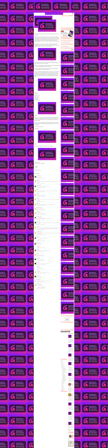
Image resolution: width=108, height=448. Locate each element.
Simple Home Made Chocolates (72, 346)
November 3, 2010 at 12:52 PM (40, 251)
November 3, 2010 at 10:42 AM (40, 240)
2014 (62, 362)
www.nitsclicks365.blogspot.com (66, 42)
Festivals (37, 170)
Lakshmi (37, 198)
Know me (38, 13)
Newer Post (35, 292)
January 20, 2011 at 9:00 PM (40, 288)
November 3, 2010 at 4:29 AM (40, 187)
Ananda (37, 226)
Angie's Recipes (38, 175)
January (63, 389)
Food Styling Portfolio (44, 13)
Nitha (37, 262)
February (63, 388)
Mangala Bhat (37, 279)
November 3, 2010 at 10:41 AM (40, 234)
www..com (71, 434)
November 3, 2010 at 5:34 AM (40, 205)
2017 (62, 360)
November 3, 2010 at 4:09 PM (40, 260)
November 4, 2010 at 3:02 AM (40, 273)
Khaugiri (37, 275)
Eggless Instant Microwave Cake (72, 337)
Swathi (37, 253)
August (63, 383)
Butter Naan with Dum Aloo (72, 414)
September (63, 382)
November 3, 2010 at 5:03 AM (40, 201)
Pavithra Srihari (38, 185)
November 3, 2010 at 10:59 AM (40, 247)
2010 (62, 365)
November (63, 367)
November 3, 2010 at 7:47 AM (40, 219)
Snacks (38, 170)
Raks (37, 189)
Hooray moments (54, 13)
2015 (62, 361)
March (62, 387)
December (63, 366)
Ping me (58, 13)
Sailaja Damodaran (38, 207)
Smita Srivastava (38, 216)
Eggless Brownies (72, 403)
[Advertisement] (64, 345)
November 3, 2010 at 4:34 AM (40, 191)
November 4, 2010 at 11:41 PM (40, 277)
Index (49, 13)
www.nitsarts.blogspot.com (65, 46)
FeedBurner (68, 320)
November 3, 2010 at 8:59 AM (40, 229)
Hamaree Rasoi (38, 242)
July (62, 384)
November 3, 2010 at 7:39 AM (40, 214)
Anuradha (37, 203)
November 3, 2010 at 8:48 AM (40, 224)
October (63, 381)
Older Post (58, 292)
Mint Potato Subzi (72, 355)
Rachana (37, 249)
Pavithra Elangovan (38, 231)
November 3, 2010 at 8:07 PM (40, 264)
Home (35, 13)
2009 (62, 390)
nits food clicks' (72, 436)
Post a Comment (36, 290)
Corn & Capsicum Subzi (64, 371)
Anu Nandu (37, 221)
